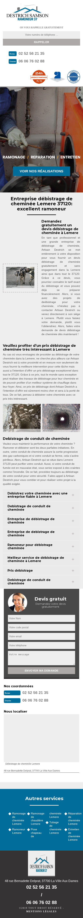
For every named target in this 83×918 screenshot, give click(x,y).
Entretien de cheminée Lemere (74, 834)
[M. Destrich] (27, 12)
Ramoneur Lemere (18, 831)
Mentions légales (41, 911)
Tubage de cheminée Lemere (55, 827)
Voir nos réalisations (41, 171)
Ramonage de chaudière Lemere (37, 819)
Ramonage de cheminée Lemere (18, 819)
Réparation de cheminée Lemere (74, 819)
